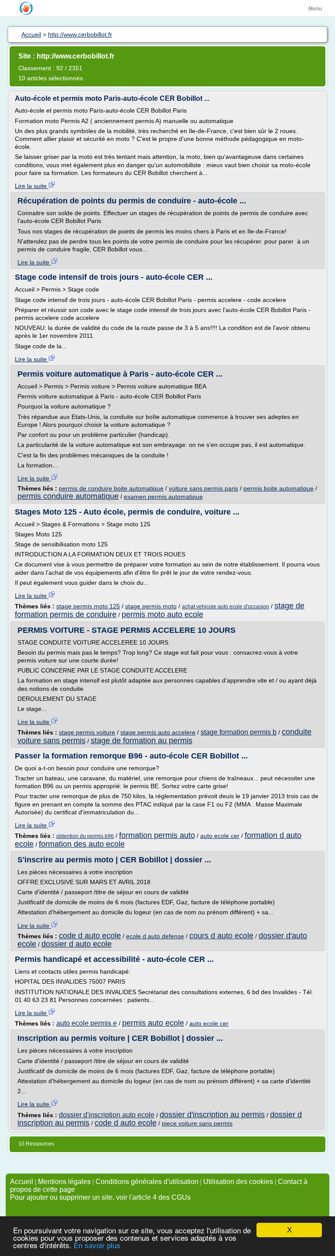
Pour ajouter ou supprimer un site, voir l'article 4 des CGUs (100, 1197)
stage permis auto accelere (157, 732)
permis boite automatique (278, 488)
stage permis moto (151, 606)
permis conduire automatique (68, 496)
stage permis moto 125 (88, 606)
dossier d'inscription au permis (212, 1114)
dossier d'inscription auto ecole (106, 1115)
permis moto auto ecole (162, 614)
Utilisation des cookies (238, 1181)
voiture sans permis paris (203, 488)
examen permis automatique (163, 496)
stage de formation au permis (141, 740)
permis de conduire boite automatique (111, 488)
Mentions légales (64, 1181)
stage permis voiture (87, 732)
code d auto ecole (90, 935)
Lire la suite (31, 185)
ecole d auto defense (155, 936)
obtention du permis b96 (85, 836)
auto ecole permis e (86, 1023)
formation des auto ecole (82, 844)
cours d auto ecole (221, 935)
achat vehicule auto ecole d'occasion (225, 607)
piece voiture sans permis (197, 1123)
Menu (315, 9)
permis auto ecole (153, 1023)
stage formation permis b (239, 732)
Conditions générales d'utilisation (147, 1181)
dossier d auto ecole (76, 944)
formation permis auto (157, 835)
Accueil (21, 1181)
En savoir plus (97, 1246)
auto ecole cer (219, 835)
